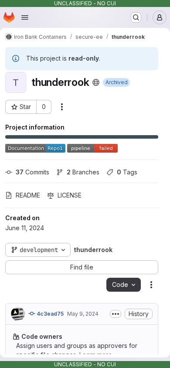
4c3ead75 (49, 313)
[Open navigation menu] (25, 17)
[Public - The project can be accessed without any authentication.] (95, 82)
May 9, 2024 (83, 313)
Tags (127, 172)
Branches (83, 172)
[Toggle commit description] (115, 314)
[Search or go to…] (136, 17)
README (28, 195)
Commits (32, 172)
